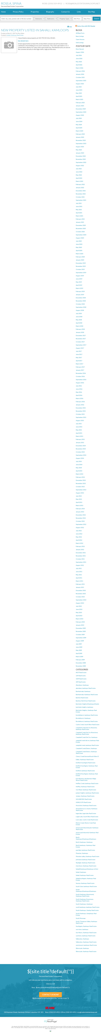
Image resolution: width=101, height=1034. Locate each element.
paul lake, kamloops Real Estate (85, 850)
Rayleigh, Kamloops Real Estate (85, 863)
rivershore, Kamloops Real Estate (86, 866)
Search (96, 18)
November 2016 (81, 373)
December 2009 (81, 628)
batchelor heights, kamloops (84, 707)
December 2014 (81, 445)
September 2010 (81, 600)
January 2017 (80, 370)
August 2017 (80, 348)
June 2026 (79, 58)
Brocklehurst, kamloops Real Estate (87, 721)
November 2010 (81, 593)
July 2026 (79, 55)
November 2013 (81, 483)
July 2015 (79, 423)
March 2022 (79, 181)
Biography (50, 12)
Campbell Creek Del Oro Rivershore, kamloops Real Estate (87, 733)
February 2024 (80, 134)
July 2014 (79, 461)
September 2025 (81, 80)
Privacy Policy (18, 12)
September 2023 (81, 143)
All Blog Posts (80, 33)
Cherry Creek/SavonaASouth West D (87, 756)
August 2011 (80, 565)
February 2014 (80, 477)
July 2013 (79, 496)
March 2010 (79, 619)
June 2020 (79, 244)
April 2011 (79, 578)
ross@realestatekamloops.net (83, 3)
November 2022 (81, 159)
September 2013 (81, 490)
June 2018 (79, 316)
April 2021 (79, 213)
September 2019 (81, 272)
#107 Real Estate (81, 672)
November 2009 (81, 631)
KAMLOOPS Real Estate (83, 802)
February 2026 (80, 71)
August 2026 (80, 52)
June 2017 (79, 354)
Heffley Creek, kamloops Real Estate (87, 783)
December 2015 (81, 408)
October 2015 (80, 414)
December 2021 (81, 191)
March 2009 (79, 656)
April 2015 (79, 433)
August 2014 (80, 458)
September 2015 (81, 417)
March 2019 (79, 288)
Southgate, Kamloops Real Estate (86, 926)
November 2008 (81, 666)
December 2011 (81, 552)
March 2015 (79, 436)
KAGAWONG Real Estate (84, 799)
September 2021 (81, 200)
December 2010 (81, 590)
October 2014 (80, 452)
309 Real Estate (81, 682)
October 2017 (80, 342)
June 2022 (79, 172)
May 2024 (79, 124)
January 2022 (80, 187)
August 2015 (80, 420)
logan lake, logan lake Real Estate (86, 813)
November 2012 (81, 518)
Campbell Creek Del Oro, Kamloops (86, 737)
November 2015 (81, 411)
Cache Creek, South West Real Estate (87, 724)
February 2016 (80, 401)
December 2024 (81, 109)
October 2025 (80, 77)
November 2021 (81, 194)
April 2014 (79, 471)
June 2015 (79, 427)
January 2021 (80, 222)
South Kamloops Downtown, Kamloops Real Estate (85, 900)
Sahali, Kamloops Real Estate (85, 875)
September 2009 (81, 637)
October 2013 (80, 486)
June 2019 (79, 279)
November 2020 (81, 228)
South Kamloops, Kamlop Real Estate (87, 910)
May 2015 (79, 430)
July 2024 (79, 118)
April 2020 (79, 250)
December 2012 (81, 515)
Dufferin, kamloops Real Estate (85, 770)
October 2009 (80, 634)
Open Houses (80, 39)
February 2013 (80, 508)
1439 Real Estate (81, 679)
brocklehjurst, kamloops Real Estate (87, 715)
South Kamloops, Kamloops (84, 904)
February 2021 (80, 219)
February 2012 (80, 546)
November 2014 (81, 449)
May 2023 (79, 150)
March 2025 (79, 99)
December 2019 (81, 263)
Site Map (91, 12)
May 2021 (79, 209)
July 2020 (79, 241)
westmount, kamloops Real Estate (86, 945)
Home (3, 12)
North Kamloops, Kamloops (84, 842)
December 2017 (81, 335)
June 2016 (79, 389)
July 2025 (79, 87)
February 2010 (80, 622)
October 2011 (80, 559)
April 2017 (79, 360)
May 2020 (79, 247)
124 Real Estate (81, 675)
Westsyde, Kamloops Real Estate (86, 951)
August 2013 (80, 493)
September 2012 (81, 524)
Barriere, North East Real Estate (85, 701)
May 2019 (79, 282)
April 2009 (79, 653)
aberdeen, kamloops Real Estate (86, 688)
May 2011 (79, 575)
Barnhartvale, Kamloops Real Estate (87, 694)
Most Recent (80, 49)
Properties (35, 12)
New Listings (80, 36)
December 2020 (81, 225)
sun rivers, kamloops (82, 929)
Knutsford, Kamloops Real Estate (86, 805)
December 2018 (81, 298)
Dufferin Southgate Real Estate (85, 762)
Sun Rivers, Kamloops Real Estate (86, 932)
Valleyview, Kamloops (82, 939)
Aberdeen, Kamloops (82, 685)
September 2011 (81, 562)
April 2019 (79, 285)
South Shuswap (81, 918)
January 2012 (80, 549)
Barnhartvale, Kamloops (83, 691)
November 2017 (81, 338)
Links (79, 12)
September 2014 (81, 455)
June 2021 (79, 206)
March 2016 (79, 398)
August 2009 (80, 641)
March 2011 (79, 581)
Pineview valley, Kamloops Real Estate (87, 856)
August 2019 (80, 276)
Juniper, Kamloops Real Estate (85, 796)
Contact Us (65, 12)
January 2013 (80, 512)
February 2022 (80, 184)
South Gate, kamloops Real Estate (86, 886)
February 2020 (80, 257)
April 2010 (79, 615)
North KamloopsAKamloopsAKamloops (86, 838)
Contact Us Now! (50, 995)
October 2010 (80, 597)
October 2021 (80, 197)
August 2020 (80, 238)
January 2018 (80, 332)
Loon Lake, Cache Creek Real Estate (87, 820)
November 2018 (81, 301)
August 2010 (80, 603)
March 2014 (79, 474)
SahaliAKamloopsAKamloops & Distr (87, 869)
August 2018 (80, 310)
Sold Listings (80, 42)
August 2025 (80, 83)
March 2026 (79, 68)
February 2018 (80, 329)
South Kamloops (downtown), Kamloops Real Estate (85, 895)
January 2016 (80, 405)
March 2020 (79, 253)
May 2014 (79, 468)
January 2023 (80, 153)
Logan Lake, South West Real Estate (87, 816)
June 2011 (79, 571)
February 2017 (80, 367)
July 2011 (79, 568)
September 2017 (81, 345)
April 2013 (79, 502)
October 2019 (80, 269)
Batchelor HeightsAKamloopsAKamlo (87, 704)
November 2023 (81, 140)
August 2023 (80, 146)
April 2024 (79, 128)
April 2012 (79, 540)
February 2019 (80, 291)
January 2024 (80, 137)
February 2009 (80, 660)
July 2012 (79, 530)
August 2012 (80, 527)
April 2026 (79, 65)
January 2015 (80, 442)
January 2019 (80, 294)
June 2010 (79, 609)
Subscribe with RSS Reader (86, 26)
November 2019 (81, 266)
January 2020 (80, 260)
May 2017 (79, 357)
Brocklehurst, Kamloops (83, 718)
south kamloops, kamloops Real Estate (87, 907)
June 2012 (79, 534)
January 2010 (80, 625)
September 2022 (81, 162)
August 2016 (80, 383)
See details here (23, 41)
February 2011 (80, 584)
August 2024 (80, 115)
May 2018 (79, 320)
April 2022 (79, 178)
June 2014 (79, 464)
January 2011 (80, 587)
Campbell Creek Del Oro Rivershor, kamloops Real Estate (86, 728)
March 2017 (79, 364)
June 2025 (79, 90)
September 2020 (81, 235)
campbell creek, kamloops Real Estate (87, 745)
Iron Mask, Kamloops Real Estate (86, 790)
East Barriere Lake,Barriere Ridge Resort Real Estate (86, 779)
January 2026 (80, 74)
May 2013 (79, 499)
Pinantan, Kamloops (82, 853)
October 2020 (80, 231)
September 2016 (81, 379)
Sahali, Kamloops (81, 872)
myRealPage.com (50, 1021)
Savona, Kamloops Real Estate (85, 883)
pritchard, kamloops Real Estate (85, 859)
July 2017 (79, 351)
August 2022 (80, 165)
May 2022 (79, 175)
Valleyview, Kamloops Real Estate (86, 942)
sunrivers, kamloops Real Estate (85, 936)
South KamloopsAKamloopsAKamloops (86, 890)
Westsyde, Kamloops (82, 948)
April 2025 (79, 96)
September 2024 (81, 112)
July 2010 (79, 606)
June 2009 (79, 647)
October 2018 (80, 304)
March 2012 (79, 543)
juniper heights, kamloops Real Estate (87, 793)
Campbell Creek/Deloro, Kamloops (86, 748)
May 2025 (79, 93)
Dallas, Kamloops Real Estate (85, 759)
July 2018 (79, 313)
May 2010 (79, 612)
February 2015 (80, 439)
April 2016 (79, 395)
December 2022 (81, 156)
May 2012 (79, 537)
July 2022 (79, 168)
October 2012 (80, 521)
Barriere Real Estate (82, 697)
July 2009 (79, 644)
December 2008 (81, 663)
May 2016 (79, 392)
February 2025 (80, 102)
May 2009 (79, 650)
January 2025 (80, 106)
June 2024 (79, 121)
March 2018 (79, 326)
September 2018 (81, 307)
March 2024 (79, 131)
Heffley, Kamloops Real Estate (85, 786)
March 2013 (79, 505)
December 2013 (81, 480)
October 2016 (80, 376)
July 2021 (79, 203)
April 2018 (79, 323)
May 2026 (79, 61)
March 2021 (79, 216)
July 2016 (79, 386)
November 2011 (81, 556)
